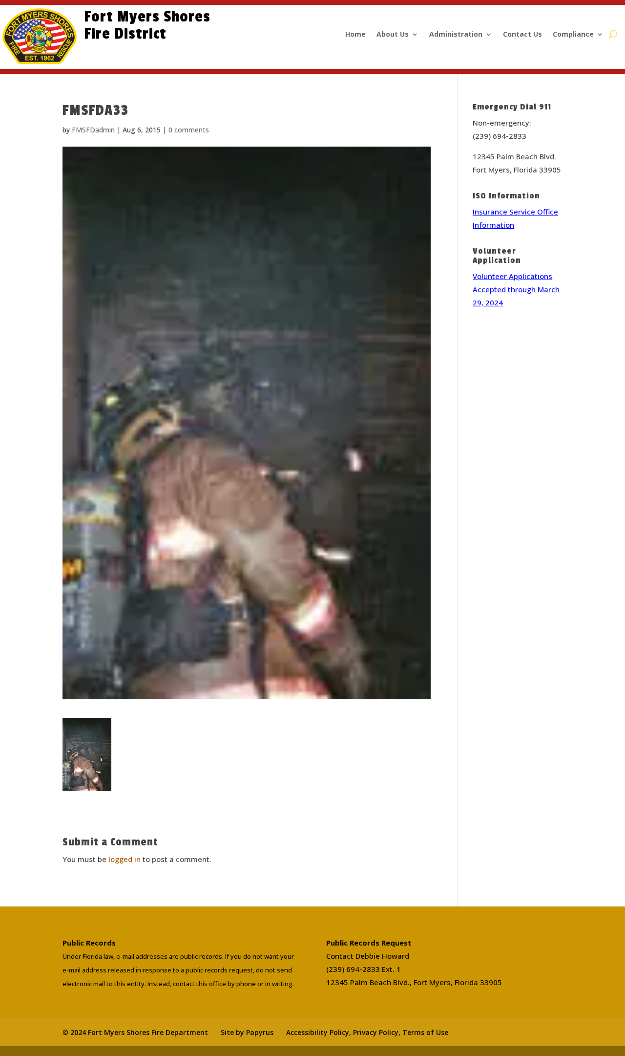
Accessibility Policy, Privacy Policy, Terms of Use (367, 1032)
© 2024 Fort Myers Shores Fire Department (135, 1032)
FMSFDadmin (93, 129)
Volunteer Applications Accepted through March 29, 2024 (516, 289)
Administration (455, 35)
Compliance (573, 35)
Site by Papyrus (247, 1032)
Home (355, 35)
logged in (124, 859)
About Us (392, 35)
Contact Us (522, 35)
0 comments (188, 129)
